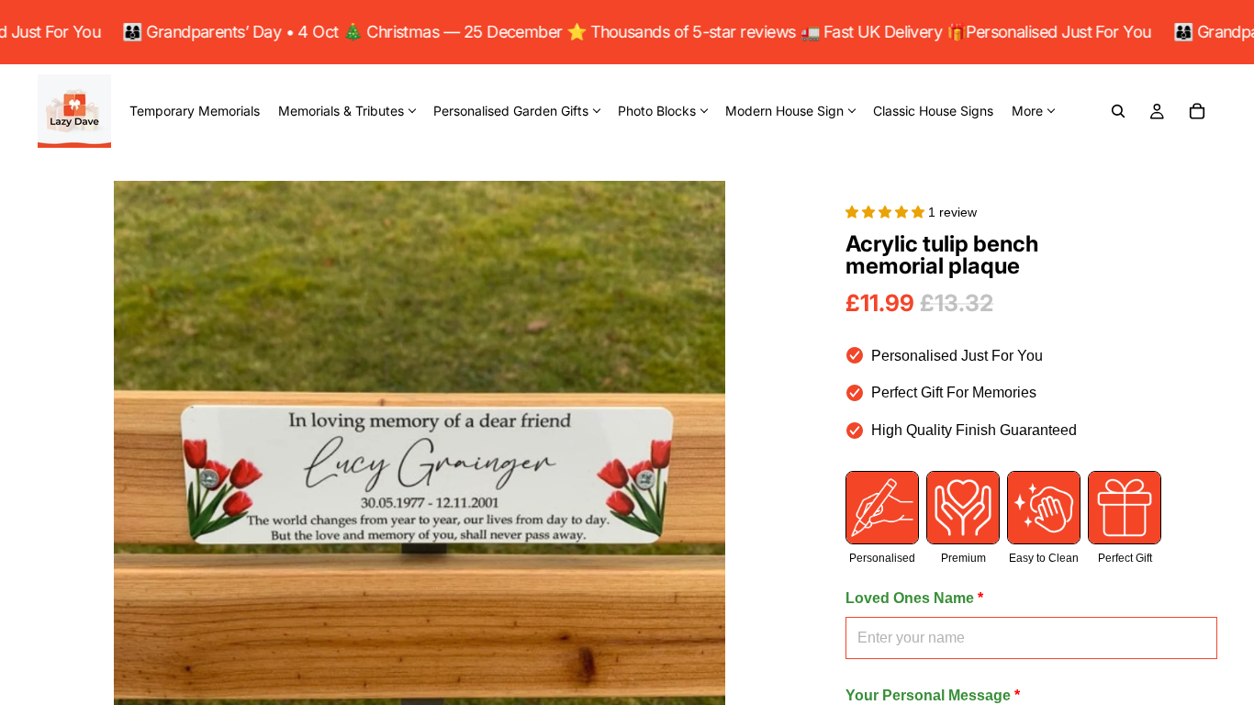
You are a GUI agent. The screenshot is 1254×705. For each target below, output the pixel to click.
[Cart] (1197, 111)
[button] (886, 212)
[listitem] (1032, 111)
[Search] (1118, 111)
